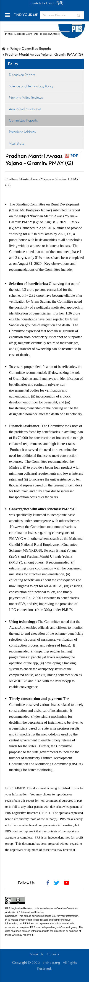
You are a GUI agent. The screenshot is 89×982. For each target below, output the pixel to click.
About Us (37, 954)
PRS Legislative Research (19, 908)
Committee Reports (23, 120)
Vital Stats (16, 143)
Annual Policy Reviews (25, 109)
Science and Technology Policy (31, 86)
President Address (22, 132)
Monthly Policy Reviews (26, 97)
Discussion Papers (22, 75)
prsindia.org (51, 962)
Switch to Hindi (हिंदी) (47, 3)
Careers (53, 954)
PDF (74, 155)
